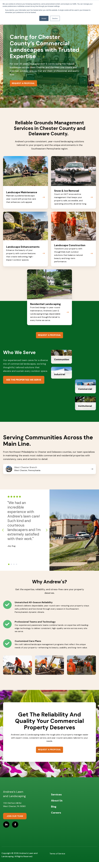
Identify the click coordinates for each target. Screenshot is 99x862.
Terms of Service (57, 853)
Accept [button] (44, 18)
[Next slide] (46, 530)
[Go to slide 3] (14, 564)
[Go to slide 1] (8, 564)
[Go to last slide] (2, 530)
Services (56, 794)
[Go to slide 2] (11, 564)
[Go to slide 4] (16, 564)
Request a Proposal (23, 83)
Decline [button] (55, 18)
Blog (53, 806)
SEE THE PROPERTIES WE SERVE (23, 379)
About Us (57, 800)
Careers (56, 812)
